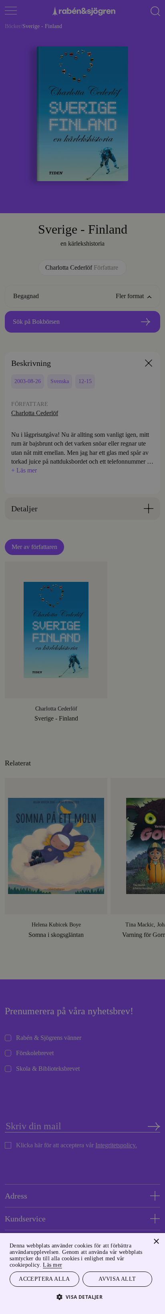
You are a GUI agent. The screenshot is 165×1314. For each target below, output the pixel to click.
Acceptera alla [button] (44, 1278)
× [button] (156, 1240)
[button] (82, 1296)
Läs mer (66, 1264)
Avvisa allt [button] (117, 1278)
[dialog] (82, 657)
